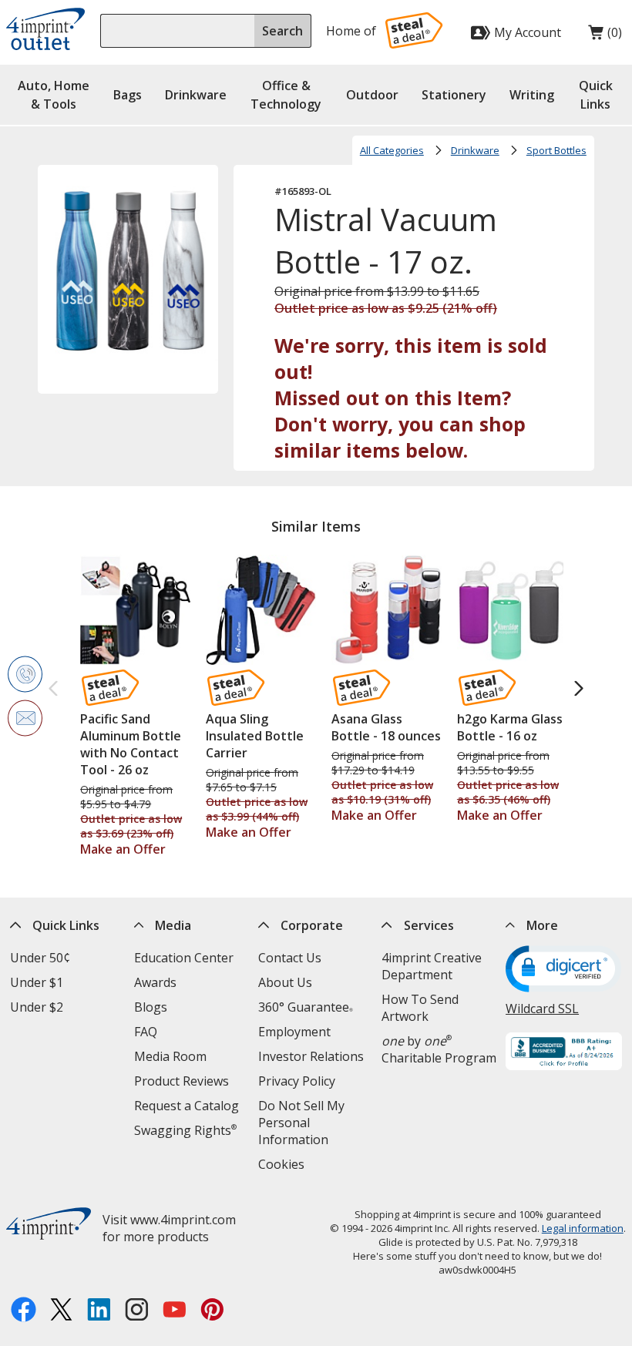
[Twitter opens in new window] (61, 1311)
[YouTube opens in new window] (174, 1311)
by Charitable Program (439, 1049)
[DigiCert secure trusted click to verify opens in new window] (563, 971)
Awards (155, 982)
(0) (605, 36)
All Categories (392, 150)
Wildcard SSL (542, 1008)
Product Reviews (181, 1080)
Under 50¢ (40, 957)
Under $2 (36, 1007)
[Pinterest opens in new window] (212, 1311)
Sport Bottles (556, 150)
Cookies (281, 1164)
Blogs (150, 1007)
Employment (294, 1031)
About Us (285, 982)
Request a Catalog (186, 1105)
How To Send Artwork (420, 1008)
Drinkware (475, 150)
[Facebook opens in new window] (23, 1311)
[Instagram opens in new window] (136, 1311)
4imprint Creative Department (432, 966)
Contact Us (289, 957)
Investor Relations (311, 1056)
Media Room (170, 1056)
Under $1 (36, 982)
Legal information (583, 1228)
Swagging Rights (185, 1130)
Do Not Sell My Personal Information (301, 1122)
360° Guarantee (305, 1007)
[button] (596, 95)
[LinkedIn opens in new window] (99, 1311)
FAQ (145, 1031)
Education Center (184, 957)
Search (282, 30)
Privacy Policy (296, 1080)
